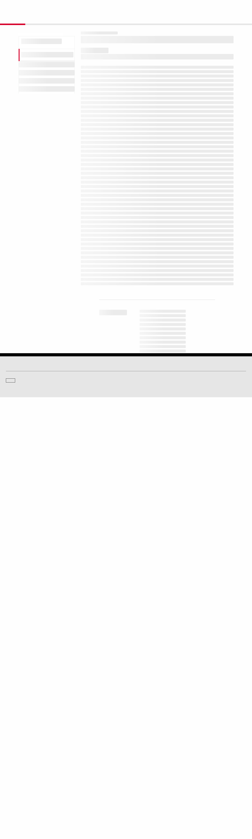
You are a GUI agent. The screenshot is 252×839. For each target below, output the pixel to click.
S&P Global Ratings (22, 748)
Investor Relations (77, 787)
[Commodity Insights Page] (128, 733)
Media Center (74, 763)
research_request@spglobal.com (141, 662)
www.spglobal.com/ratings (183, 616)
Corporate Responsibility (203, 792)
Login (241, 5)
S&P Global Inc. (19, 773)
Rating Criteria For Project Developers (118, 255)
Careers (195, 787)
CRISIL (132, 763)
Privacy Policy (146, 818)
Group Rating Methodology (110, 205)
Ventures (10, 797)
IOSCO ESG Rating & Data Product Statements (214, 802)
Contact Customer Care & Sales (145, 787)
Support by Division (139, 792)
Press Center (12, 802)
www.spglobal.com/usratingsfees (105, 632)
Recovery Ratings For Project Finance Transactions (128, 247)
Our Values (11, 787)
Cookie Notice (129, 818)
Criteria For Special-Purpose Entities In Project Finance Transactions (141, 262)
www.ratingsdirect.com (98, 621)
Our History (11, 792)
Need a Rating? (233, 17)
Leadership (196, 797)
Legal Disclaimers (94, 818)
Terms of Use (112, 818)
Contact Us (222, 5)
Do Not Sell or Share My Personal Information (202, 818)
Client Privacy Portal (166, 818)
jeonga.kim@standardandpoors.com (152, 719)
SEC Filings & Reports (79, 802)
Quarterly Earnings (77, 797)
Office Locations (137, 802)
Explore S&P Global (47, 5)
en (205, 5)
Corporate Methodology (108, 213)
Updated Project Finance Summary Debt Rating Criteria (131, 240)
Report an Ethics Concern (142, 797)
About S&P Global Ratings (19, 763)
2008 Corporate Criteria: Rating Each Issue (121, 233)
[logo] (16, 6)
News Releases (75, 792)
